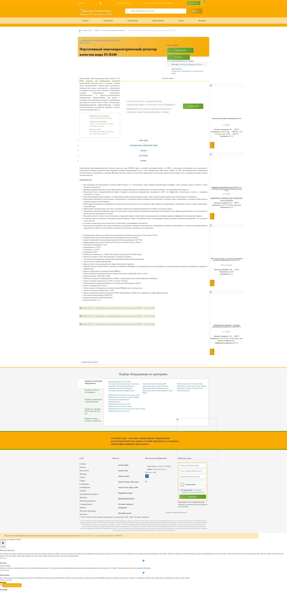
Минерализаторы (148, 388)
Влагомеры (112, 390)
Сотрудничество (86, 504)
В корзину (178, 57)
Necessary (3, 563)
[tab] (143, 140)
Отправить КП (193, 106)
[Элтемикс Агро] (95, 11)
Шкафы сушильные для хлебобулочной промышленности (123, 399)
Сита (189, 384)
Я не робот (4, 590)
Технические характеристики (144, 145)
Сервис (143, 161)
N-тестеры (111, 384)
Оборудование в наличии (12, 585)
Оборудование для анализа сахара (119, 406)
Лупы (158, 386)
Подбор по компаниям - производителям (93, 400)
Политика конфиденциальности (176, 512)
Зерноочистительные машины (153, 384)
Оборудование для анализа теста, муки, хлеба (123, 395)
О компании (108, 21)
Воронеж (81, 3)
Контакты (202, 21)
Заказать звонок (193, 3)
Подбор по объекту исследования (92, 391)
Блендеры (128, 388)
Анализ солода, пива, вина (128, 482)
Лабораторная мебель (126, 499)
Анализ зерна (123, 465)
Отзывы (83, 491)
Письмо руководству (87, 501)
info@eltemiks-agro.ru (124, 3)
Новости (83, 508)
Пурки (145, 393)
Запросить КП (180, 50)
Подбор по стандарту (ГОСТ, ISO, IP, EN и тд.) (93, 411)
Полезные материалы (88, 511)
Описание (143, 140)
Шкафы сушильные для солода (118, 411)
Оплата (143, 151)
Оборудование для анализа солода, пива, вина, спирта (126, 409)
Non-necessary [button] (4, 570)
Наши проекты (158, 21)
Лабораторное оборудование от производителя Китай (187, 72)
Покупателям (133, 21)
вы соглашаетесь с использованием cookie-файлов (98, 536)
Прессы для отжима (149, 390)
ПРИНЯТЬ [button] (119, 536)
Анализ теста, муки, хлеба (128, 487)
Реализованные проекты (89, 494)
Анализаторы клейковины (125, 386)
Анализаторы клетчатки (116, 388)
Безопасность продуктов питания (190, 64)
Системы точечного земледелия (125, 506)
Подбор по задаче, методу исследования (93, 420)
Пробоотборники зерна (164, 390)
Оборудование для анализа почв (119, 404)
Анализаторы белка (122, 384)
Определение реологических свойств (120, 397)
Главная (83, 464)
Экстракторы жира (183, 390)
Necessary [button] (3, 558)
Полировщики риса (161, 388)
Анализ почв (123, 471)
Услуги (181, 21)
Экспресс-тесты (197, 388)
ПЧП (178, 384)
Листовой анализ (124, 513)
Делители (120, 390)
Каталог (86, 21)
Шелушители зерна (193, 386)
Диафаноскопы (129, 390)
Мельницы (164, 386)
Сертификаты (85, 487)
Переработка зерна (125, 493)
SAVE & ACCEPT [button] (6, 580)
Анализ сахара (123, 476)
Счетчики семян (196, 384)
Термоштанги (181, 386)
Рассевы (183, 384)
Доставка (143, 156)
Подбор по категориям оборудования (93, 382)
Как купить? (84, 471)
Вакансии (83, 497)
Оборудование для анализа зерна (119, 381)
